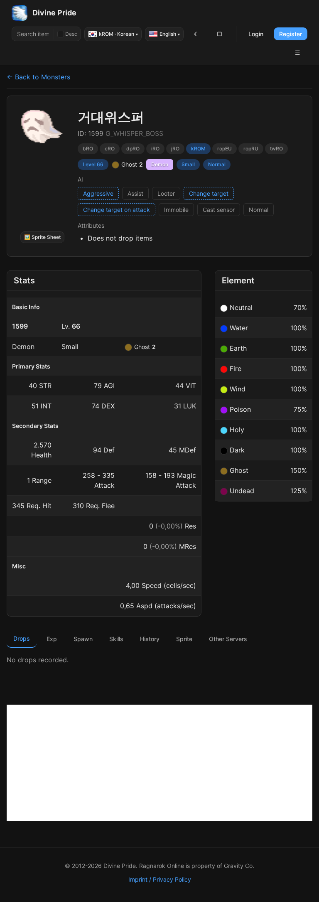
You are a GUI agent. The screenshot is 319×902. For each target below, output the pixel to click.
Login (255, 33)
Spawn (83, 638)
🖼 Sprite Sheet (42, 237)
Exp (52, 638)
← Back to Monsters (38, 77)
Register (290, 33)
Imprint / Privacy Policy (159, 879)
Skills (116, 638)
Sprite (184, 638)
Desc (71, 34)
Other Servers (228, 638)
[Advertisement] (159, 763)
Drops (21, 638)
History (150, 638)
